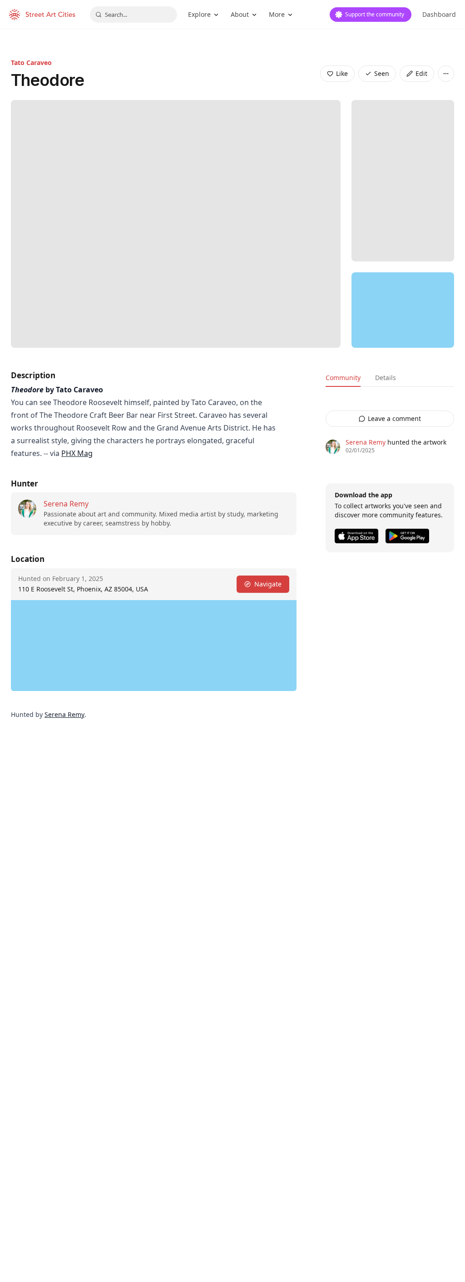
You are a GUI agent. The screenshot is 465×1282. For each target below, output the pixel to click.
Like (342, 73)
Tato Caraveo (31, 62)
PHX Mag (77, 453)
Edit (421, 73)
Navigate (268, 584)
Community (343, 377)
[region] (402, 310)
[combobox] (133, 14)
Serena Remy (66, 504)
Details (385, 377)
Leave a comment (394, 418)
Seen (381, 73)
